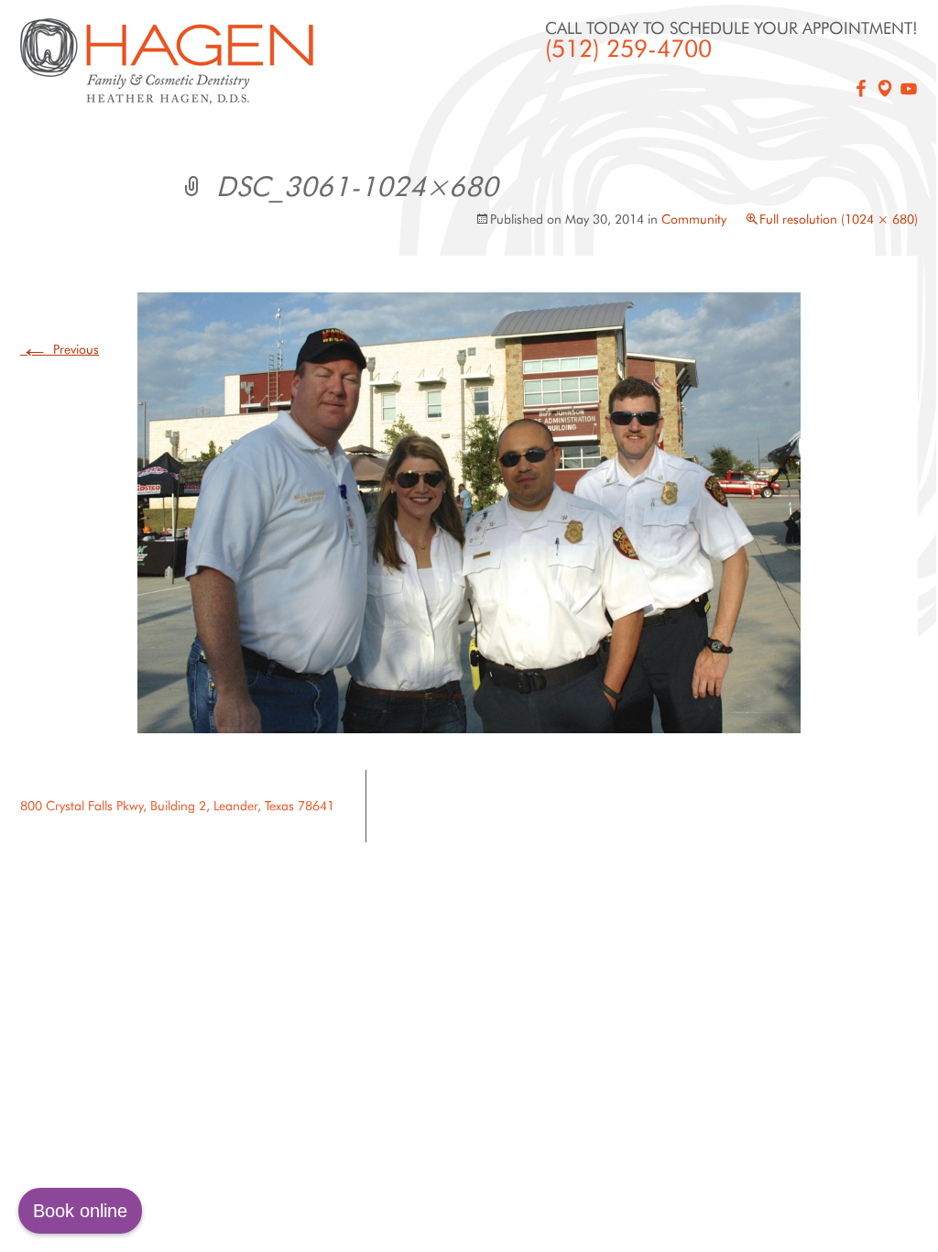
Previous (59, 349)
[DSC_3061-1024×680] (469, 511)
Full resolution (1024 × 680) (838, 219)
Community (693, 219)
